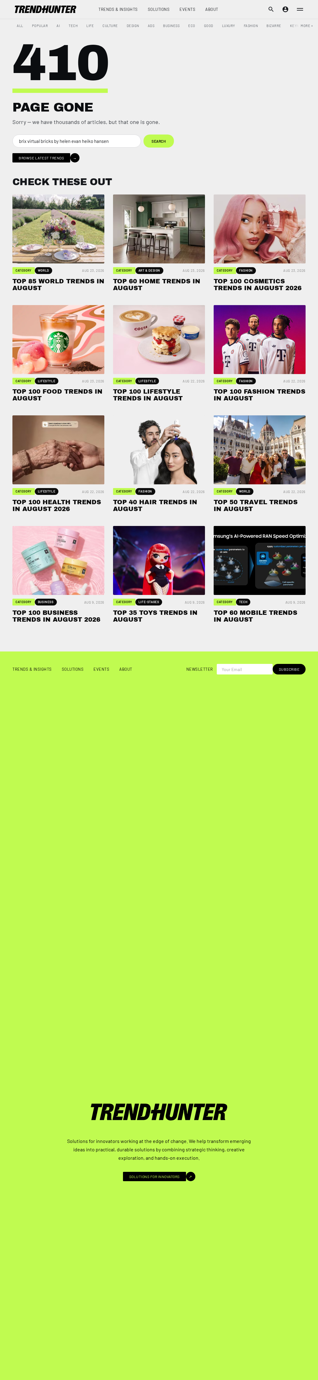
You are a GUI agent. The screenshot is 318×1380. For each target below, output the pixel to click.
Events (187, 9)
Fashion (251, 26)
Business (171, 26)
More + (307, 26)
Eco (191, 26)
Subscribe (289, 669)
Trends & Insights (118, 9)
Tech (73, 26)
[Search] (271, 9)
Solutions (159, 9)
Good (208, 26)
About (211, 9)
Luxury (228, 26)
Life (90, 26)
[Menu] (300, 9)
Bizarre (273, 26)
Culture (110, 26)
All (20, 26)
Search (159, 141)
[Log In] (285, 9)
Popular (40, 26)
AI (58, 26)
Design (133, 26)
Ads (151, 26)
